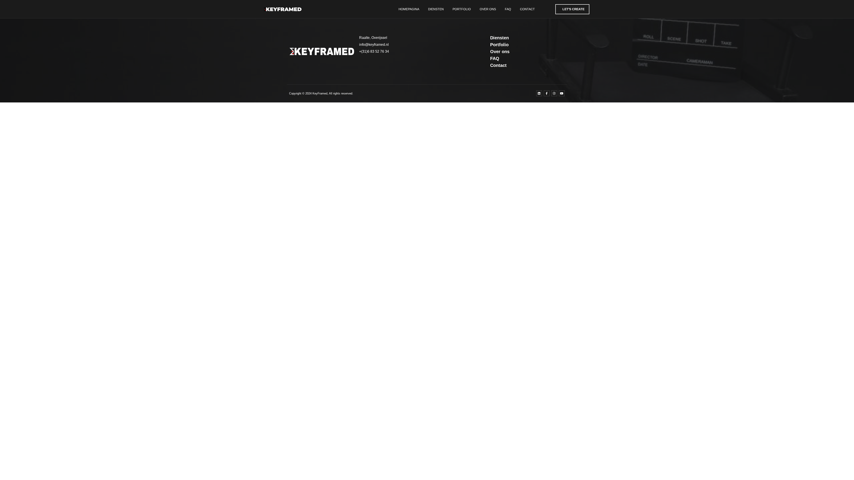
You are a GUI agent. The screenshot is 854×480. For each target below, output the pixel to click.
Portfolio (462, 9)
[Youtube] (562, 93)
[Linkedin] (539, 93)
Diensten (436, 9)
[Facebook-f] (547, 93)
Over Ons (488, 9)
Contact (527, 9)
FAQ (508, 9)
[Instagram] (554, 93)
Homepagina (409, 9)
